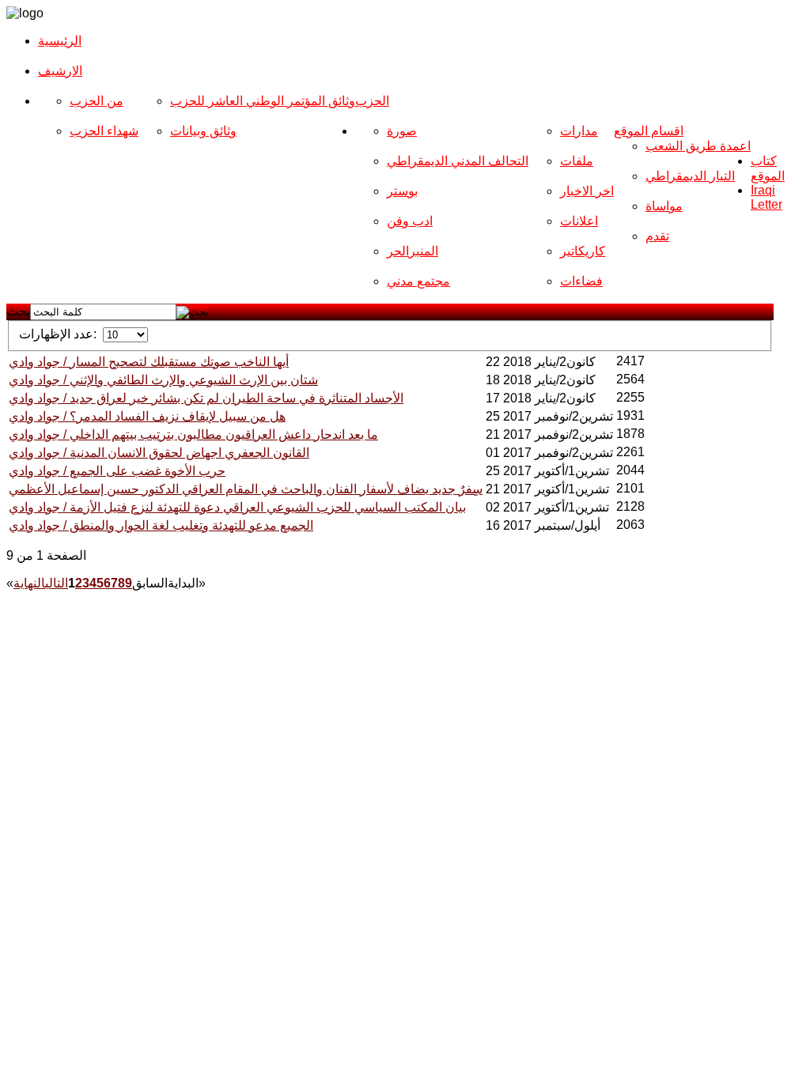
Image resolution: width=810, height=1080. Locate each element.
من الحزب (96, 101)
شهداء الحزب (104, 131)
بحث (18, 311)
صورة (402, 131)
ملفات (576, 161)
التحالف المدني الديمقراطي (457, 161)
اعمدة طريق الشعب (698, 146)
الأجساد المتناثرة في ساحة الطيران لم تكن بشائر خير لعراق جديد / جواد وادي (206, 398)
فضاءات (581, 281)
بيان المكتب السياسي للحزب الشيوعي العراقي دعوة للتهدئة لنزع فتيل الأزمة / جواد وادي (237, 507)
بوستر (402, 191)
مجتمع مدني (418, 281)
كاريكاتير (582, 251)
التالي (56, 583)
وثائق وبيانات (203, 131)
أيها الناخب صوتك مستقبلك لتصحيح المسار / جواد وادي (149, 361)
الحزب (372, 101)
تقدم (657, 236)
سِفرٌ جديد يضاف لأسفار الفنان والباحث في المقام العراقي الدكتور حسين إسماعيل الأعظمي (246, 489)
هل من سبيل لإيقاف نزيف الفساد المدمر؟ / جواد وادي (147, 416)
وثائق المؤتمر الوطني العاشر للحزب (262, 101)
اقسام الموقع (648, 131)
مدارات (579, 131)
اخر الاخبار (587, 191)
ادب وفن (410, 221)
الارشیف (60, 70)
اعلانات (579, 221)
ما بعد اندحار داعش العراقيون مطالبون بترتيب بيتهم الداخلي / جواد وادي (193, 434)
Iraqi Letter (766, 197)
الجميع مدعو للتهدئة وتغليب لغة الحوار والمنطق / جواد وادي (161, 525)
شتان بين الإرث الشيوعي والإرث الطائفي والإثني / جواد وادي (163, 380)
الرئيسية (59, 40)
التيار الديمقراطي (690, 176)
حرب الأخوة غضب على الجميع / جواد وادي (117, 471)
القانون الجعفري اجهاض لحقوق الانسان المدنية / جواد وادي (159, 452)
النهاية (29, 583)
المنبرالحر (412, 251)
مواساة (664, 206)
